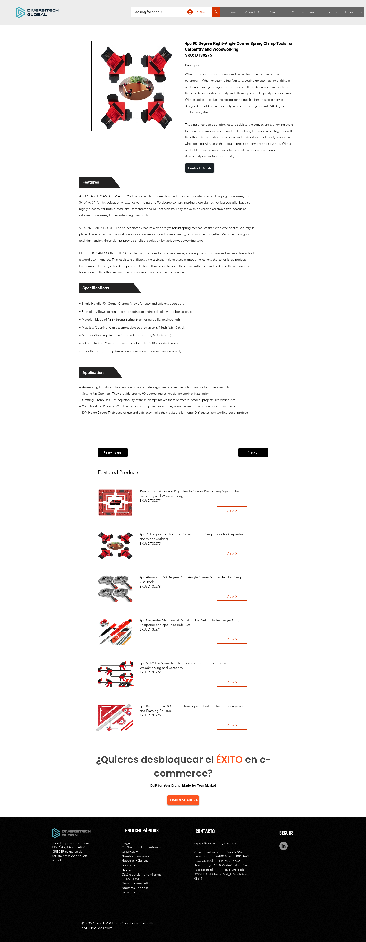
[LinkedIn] (283, 846)
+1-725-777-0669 (232, 852)
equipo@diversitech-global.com (215, 843)
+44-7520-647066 (229, 861)
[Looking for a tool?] (216, 12)
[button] (250, 12)
